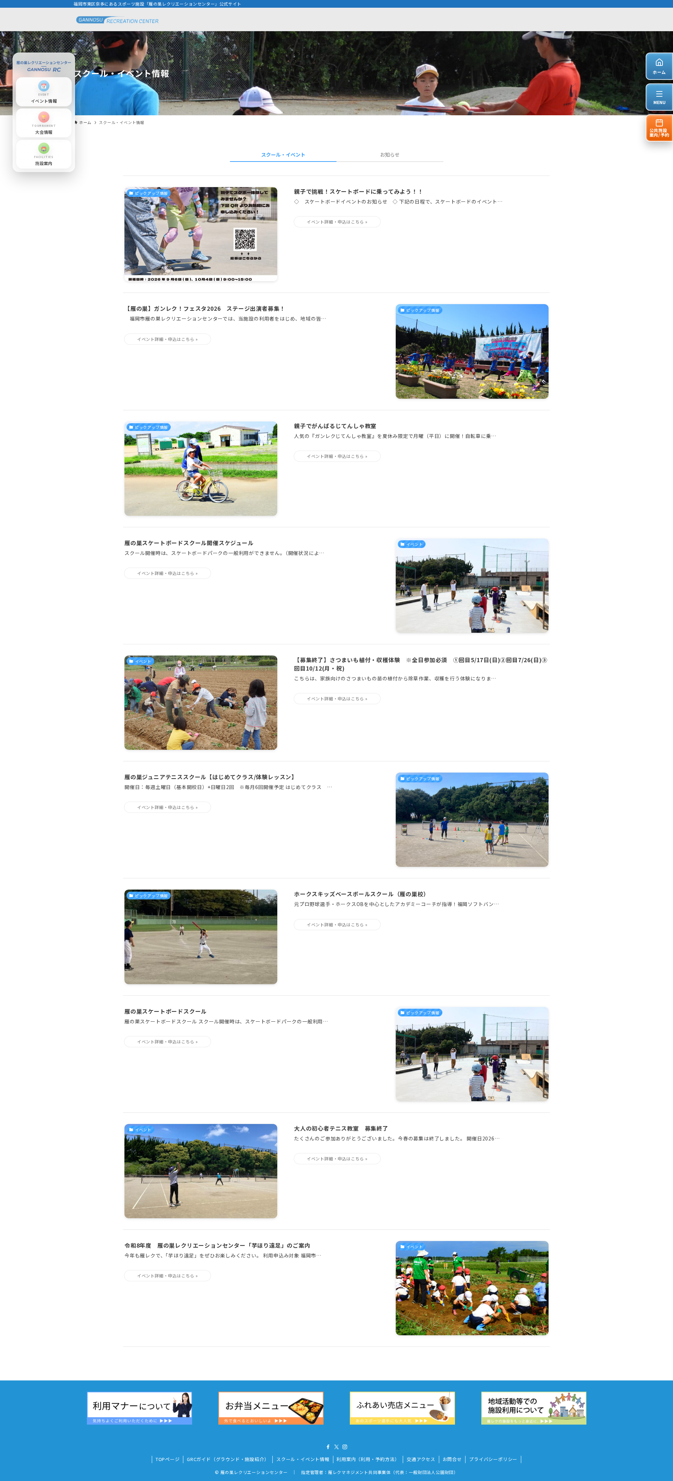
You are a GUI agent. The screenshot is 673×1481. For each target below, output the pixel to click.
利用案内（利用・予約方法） (367, 1459)
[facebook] (328, 1447)
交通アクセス (421, 1459)
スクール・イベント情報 (302, 1459)
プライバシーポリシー (493, 1459)
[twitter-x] (336, 1447)
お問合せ (452, 1459)
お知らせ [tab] (390, 154)
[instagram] (345, 1447)
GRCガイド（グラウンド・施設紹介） (228, 1459)
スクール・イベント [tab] (283, 154)
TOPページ (168, 1459)
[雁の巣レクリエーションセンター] (118, 19)
